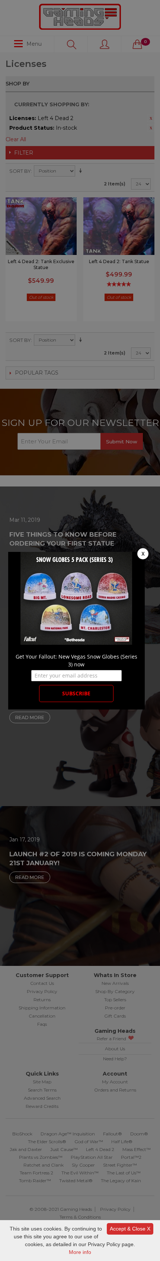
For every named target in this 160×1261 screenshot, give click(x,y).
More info (80, 1252)
